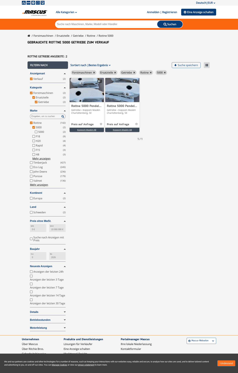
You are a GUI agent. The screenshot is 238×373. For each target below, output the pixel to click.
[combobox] (188, 340)
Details (34, 312)
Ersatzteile (63, 35)
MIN (32, 226)
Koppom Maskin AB (86, 129)
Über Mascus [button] (30, 344)
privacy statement (86, 365)
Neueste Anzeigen (41, 266)
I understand (226, 363)
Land (33, 207)
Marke (33, 110)
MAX (52, 226)
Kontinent (36, 193)
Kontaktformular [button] (131, 349)
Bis (51, 254)
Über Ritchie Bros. (33, 349)
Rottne (91, 35)
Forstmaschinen (43, 35)
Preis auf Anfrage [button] (82, 124)
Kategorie (36, 87)
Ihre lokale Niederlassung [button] (136, 344)
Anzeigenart (37, 73)
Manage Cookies (59, 365)
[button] (48, 65)
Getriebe (78, 35)
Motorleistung (38, 327)
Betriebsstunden (40, 320)
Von (32, 254)
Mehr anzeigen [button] (41, 158)
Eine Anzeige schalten (200, 12)
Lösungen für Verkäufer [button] (78, 344)
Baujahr (35, 249)
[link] (87, 90)
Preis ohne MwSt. (40, 221)
